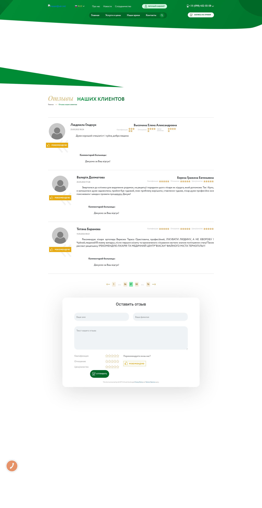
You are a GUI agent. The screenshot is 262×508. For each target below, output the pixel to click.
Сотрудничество (123, 6)
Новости (107, 6)
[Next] (154, 284)
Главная (95, 15)
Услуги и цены (113, 15)
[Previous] (108, 284)
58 (136, 284)
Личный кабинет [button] (156, 6)
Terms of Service (150, 382)
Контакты (151, 15)
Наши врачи (133, 15)
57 (131, 284)
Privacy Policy (139, 382)
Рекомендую (136, 363)
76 (148, 284)
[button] (197, 6)
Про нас (96, 6)
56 (125, 284)
